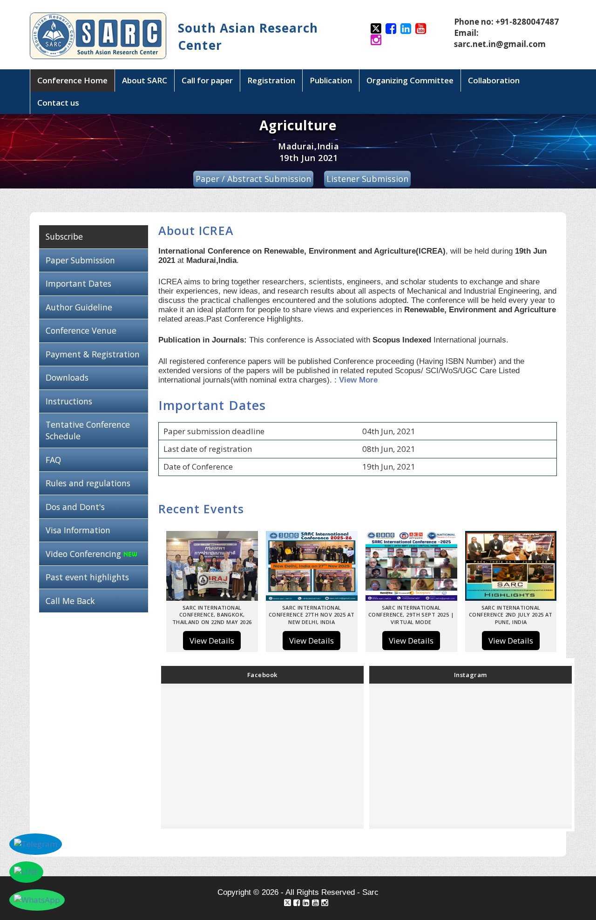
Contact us (58, 102)
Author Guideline (79, 307)
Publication (331, 80)
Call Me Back (70, 600)
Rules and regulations (88, 483)
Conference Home (72, 80)
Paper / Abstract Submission (253, 178)
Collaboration (494, 80)
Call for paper (207, 80)
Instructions (69, 401)
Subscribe (64, 236)
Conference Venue (81, 330)
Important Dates (78, 283)
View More (358, 380)
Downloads (67, 377)
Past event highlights (87, 577)
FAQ (53, 459)
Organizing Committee (410, 80)
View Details (212, 640)
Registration (271, 80)
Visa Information (78, 530)
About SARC (144, 80)
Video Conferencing (84, 553)
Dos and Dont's (75, 506)
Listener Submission (367, 178)
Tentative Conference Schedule (88, 430)
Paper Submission (80, 260)
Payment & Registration (93, 354)
